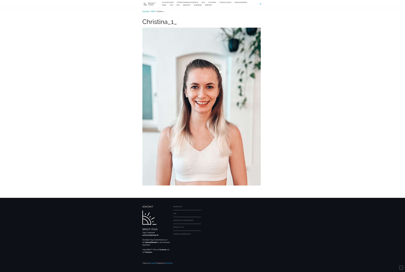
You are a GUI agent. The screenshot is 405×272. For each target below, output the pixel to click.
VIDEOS (164, 5)
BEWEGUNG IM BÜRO (241, 2)
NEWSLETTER (178, 227)
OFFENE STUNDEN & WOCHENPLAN (187, 2)
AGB (174, 213)
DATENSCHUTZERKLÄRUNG (183, 220)
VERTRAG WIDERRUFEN (181, 234)
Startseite (145, 11)
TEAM (171, 5)
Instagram (148, 252)
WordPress (169, 263)
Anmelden (208, 5)
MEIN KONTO (186, 5)
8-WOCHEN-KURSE (167, 2)
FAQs (178, 5)
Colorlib (153, 263)
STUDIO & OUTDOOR (225, 2)
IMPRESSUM (177, 207)
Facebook (162, 249)
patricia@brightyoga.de (150, 235)
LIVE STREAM (212, 2)
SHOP (203, 2)
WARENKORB (198, 5)
